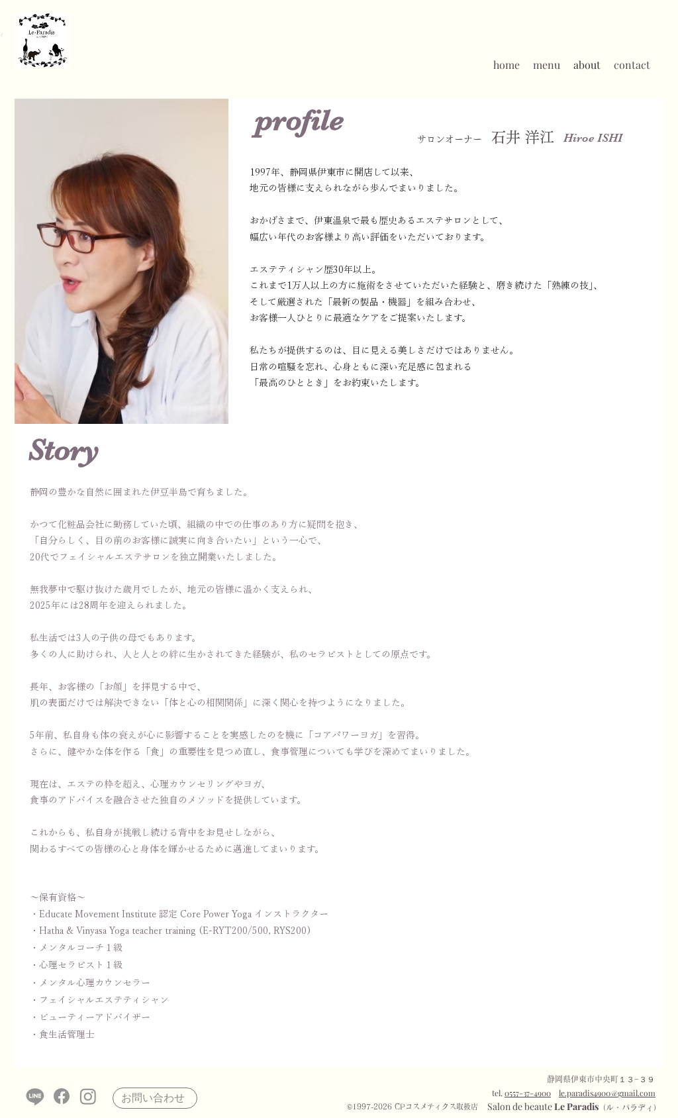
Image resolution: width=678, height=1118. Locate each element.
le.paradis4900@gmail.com (607, 1093)
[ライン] (35, 1096)
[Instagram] (88, 1096)
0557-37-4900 (528, 1093)
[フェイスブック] (61, 1096)
